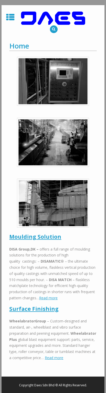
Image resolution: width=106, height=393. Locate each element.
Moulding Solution (35, 236)
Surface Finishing (34, 308)
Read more (48, 297)
